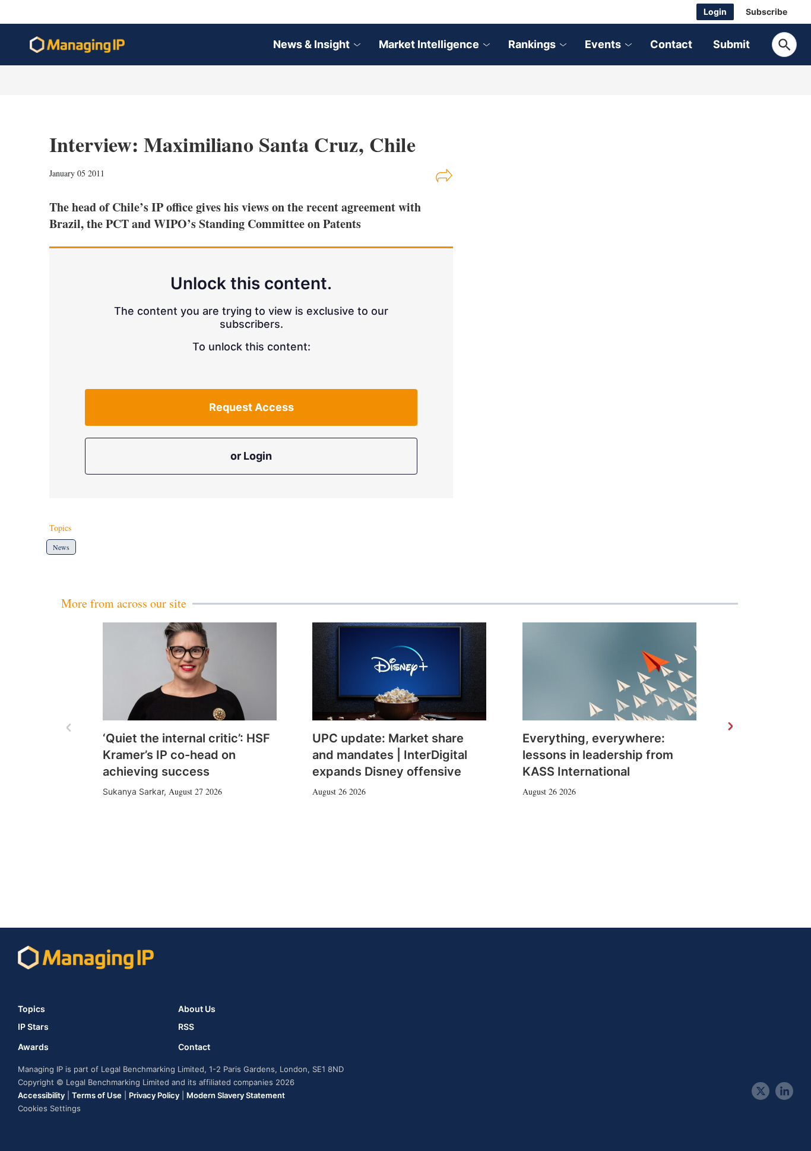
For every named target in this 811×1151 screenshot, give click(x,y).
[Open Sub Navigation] (356, 44)
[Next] (729, 727)
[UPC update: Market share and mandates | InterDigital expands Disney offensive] (399, 671)
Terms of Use (97, 1095)
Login (715, 12)
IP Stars (33, 1027)
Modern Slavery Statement (235, 1095)
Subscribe (766, 12)
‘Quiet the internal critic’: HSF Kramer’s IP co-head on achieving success (186, 755)
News (61, 547)
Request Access (251, 407)
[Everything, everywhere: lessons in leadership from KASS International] (609, 671)
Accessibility (41, 1095)
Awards (33, 1047)
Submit (731, 44)
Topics (31, 1009)
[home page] (77, 44)
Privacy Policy (154, 1095)
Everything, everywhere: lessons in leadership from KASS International (597, 755)
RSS (186, 1027)
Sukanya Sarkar (133, 791)
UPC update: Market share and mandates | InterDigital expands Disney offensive (389, 755)
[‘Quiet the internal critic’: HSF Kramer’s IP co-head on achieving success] (190, 671)
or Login (251, 456)
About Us (197, 1009)
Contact (671, 44)
